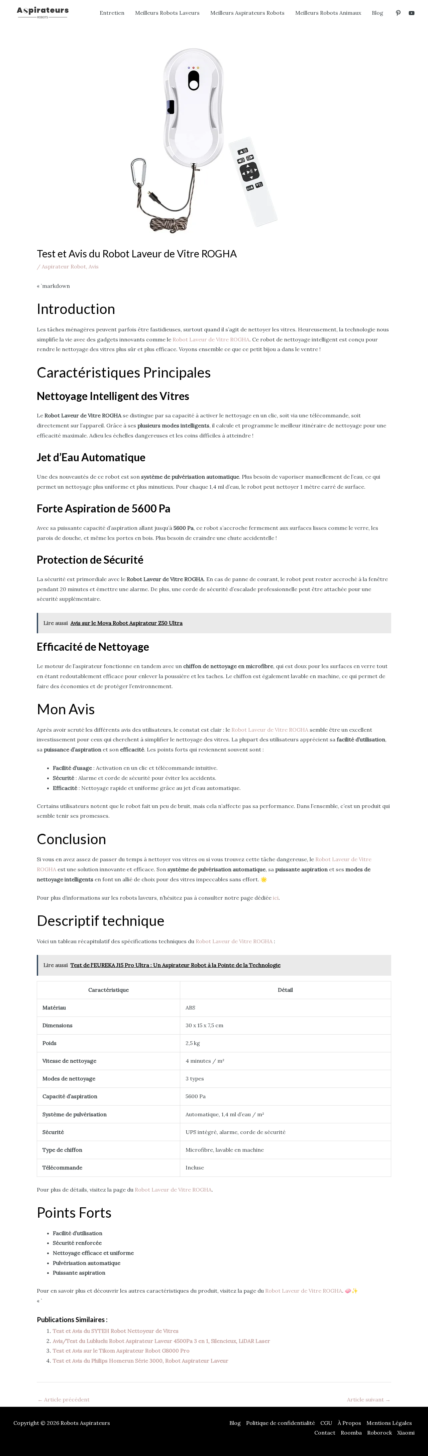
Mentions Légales (389, 1423)
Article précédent (63, 1399)
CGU (326, 1423)
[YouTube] (412, 13)
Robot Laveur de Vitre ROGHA (211, 339)
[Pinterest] (398, 13)
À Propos (349, 1423)
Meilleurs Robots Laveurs (167, 12)
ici (276, 897)
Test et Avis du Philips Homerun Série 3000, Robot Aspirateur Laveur (140, 1360)
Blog (377, 12)
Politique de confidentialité (280, 1423)
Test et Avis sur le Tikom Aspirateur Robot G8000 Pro (121, 1350)
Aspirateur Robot (64, 266)
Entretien (112, 12)
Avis (94, 266)
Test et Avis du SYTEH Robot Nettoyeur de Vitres (116, 1330)
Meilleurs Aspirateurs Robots (247, 12)
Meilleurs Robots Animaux (328, 12)
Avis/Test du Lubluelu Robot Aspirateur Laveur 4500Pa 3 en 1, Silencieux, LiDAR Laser (161, 1341)
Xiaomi (406, 1432)
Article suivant (369, 1399)
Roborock (379, 1432)
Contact (324, 1432)
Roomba (351, 1432)
